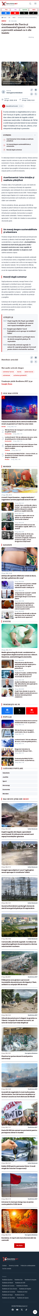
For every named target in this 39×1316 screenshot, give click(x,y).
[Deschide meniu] (35, 3)
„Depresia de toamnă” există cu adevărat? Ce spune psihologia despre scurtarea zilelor (25, 595)
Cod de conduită (6, 1268)
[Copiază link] (31, 90)
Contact (4, 1265)
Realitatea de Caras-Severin (9, 1289)
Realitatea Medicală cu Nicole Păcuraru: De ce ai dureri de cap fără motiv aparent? (25, 615)
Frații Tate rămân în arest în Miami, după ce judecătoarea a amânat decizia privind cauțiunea (26, 694)
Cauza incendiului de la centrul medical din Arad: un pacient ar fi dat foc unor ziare (19, 423)
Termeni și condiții (13, 1265)
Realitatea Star (19, 1279)
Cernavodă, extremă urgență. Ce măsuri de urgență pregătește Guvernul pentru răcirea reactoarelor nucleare (21, 347)
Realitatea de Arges (7, 1295)
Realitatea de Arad (22, 1292)
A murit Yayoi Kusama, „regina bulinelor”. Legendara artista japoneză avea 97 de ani (19, 498)
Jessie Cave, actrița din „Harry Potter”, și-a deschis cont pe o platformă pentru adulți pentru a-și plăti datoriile (26, 508)
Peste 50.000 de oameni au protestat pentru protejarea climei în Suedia (19, 1131)
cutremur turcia (8, 372)
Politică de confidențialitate (28, 1265)
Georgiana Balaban (14, 93)
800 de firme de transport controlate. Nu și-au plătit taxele (24, 732)
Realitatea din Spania (22, 1298)
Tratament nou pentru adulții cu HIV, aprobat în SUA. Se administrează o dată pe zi (25, 585)
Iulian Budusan (32, 829)
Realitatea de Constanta (8, 1292)
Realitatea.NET (32, 977)
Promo (7, 459)
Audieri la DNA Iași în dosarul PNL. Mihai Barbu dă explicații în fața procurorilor (26, 684)
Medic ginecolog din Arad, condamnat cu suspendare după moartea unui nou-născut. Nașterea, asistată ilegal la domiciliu (19, 654)
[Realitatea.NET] (10, 4)
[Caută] (30, 4)
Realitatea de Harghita (25, 1289)
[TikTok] (33, 13)
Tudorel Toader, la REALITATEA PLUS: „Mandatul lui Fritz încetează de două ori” (26, 675)
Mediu (14, 17)
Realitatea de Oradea (22, 1285)
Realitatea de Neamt (7, 1282)
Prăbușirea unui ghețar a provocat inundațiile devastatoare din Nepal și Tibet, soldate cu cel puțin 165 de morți (19, 982)
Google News (7, 384)
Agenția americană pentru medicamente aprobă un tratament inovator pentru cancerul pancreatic (25, 606)
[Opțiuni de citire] (35, 1312)
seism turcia (29, 372)
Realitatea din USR (20, 1282)
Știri (9, 17)
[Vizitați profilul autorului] (3, 92)
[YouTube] (15, 13)
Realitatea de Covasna (8, 1285)
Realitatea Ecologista (30, 1279)
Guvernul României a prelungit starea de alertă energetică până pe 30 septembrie (21, 339)
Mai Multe (19, 1245)
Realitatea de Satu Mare (8, 1298)
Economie (8, 434)
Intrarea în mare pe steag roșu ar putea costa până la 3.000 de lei (18, 1203)
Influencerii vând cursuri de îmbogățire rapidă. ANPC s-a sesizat (25, 526)
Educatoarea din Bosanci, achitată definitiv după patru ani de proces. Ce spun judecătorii (25, 665)
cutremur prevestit (20, 375)
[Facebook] (6, 13)
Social (3, 426)
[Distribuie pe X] (35, 94)
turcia (19, 372)
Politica (7, 450)
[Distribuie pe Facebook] (35, 90)
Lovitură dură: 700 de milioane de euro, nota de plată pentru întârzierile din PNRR (21, 438)
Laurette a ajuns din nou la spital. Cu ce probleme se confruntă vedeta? (24, 517)
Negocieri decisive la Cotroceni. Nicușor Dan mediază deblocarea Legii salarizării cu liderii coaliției (21, 446)
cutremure (6, 375)
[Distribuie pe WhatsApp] (31, 94)
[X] (24, 13)
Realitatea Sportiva (7, 1279)
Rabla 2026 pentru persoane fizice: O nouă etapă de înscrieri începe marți (18, 1167)
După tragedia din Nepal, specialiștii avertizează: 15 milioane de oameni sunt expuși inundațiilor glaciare (20, 323)
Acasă (4, 17)
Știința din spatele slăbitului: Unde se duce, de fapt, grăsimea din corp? (19, 577)
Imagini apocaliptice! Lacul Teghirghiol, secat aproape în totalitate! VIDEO (21, 331)
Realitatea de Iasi (19, 1295)
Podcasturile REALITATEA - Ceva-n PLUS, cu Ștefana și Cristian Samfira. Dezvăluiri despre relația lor (21, 455)
